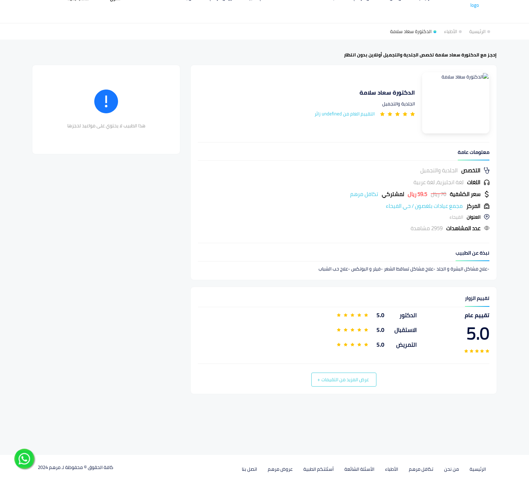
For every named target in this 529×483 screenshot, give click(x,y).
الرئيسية (478, 469)
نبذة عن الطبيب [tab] (472, 253)
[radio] (412, 113)
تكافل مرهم (421, 469)
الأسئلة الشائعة (359, 469)
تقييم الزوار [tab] (477, 298)
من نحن (451, 469)
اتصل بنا (249, 469)
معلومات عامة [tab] (473, 152)
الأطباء (391, 469)
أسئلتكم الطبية (318, 469)
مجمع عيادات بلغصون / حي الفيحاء (424, 206)
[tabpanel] (343, 199)
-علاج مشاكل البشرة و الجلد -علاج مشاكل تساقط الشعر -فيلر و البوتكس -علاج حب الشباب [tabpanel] (403, 269)
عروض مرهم (280, 469)
